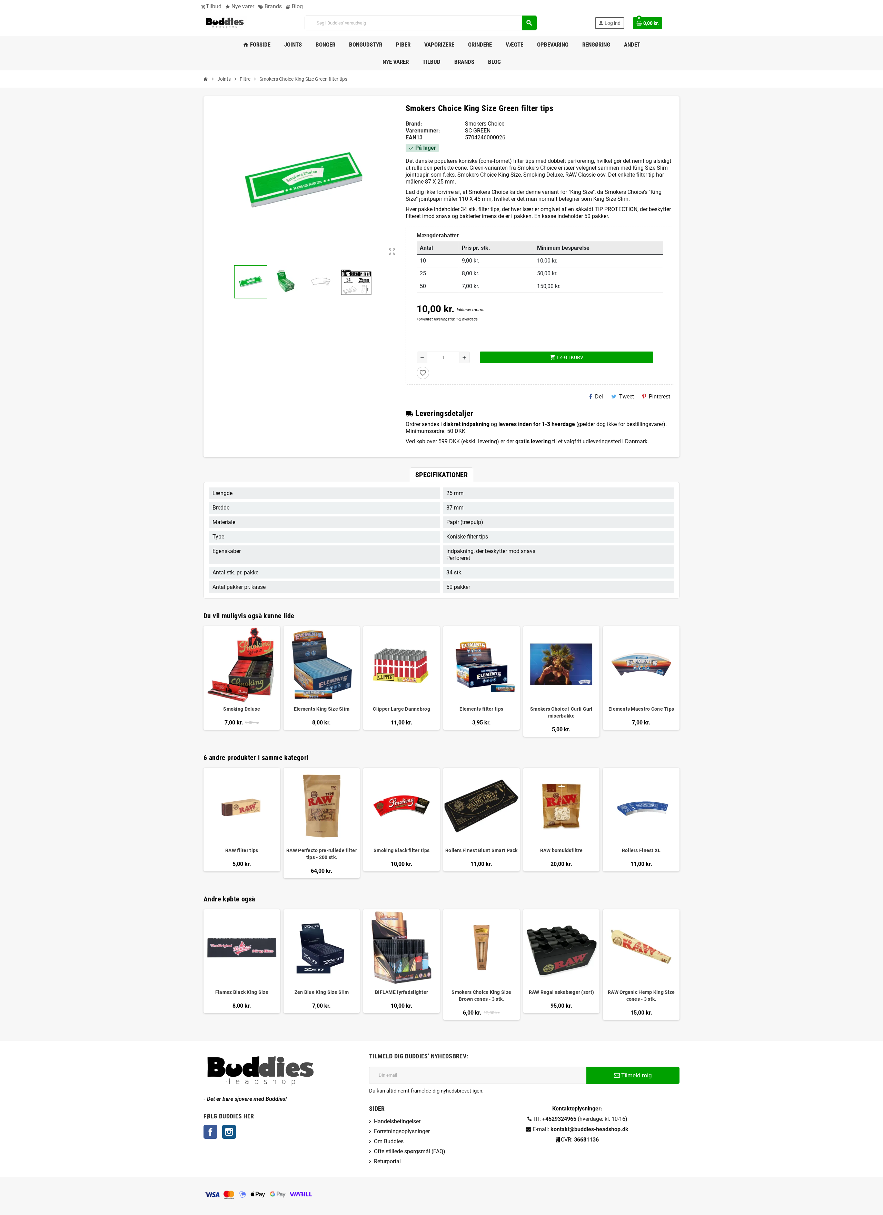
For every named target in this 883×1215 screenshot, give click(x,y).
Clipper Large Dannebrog (401, 709)
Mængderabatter (438, 235)
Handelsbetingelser (397, 1121)
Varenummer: (423, 130)
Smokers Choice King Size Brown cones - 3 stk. (481, 995)
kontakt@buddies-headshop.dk (589, 1129)
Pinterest (659, 396)
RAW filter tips (241, 850)
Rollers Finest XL (641, 850)
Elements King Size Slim (321, 709)
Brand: (414, 123)
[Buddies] (225, 22)
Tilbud (213, 6)
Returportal (387, 1161)
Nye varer (242, 6)
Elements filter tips (481, 709)
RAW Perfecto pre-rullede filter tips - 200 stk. (321, 854)
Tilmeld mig (636, 1075)
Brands (272, 6)
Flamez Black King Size (241, 992)
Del (599, 396)
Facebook (210, 1132)
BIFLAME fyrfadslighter (401, 992)
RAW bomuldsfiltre (561, 850)
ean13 (414, 137)
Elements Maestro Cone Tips (641, 709)
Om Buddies (389, 1141)
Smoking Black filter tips (401, 850)
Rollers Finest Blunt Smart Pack (481, 850)
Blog (296, 6)
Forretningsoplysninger (402, 1131)
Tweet (626, 396)
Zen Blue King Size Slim (322, 992)
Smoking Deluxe (241, 709)
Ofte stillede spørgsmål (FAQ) (409, 1151)
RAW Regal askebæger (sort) (561, 992)
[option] (242, 823)
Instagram (229, 1132)
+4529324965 (559, 1119)
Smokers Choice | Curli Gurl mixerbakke (561, 712)
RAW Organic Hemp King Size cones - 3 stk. (641, 995)
